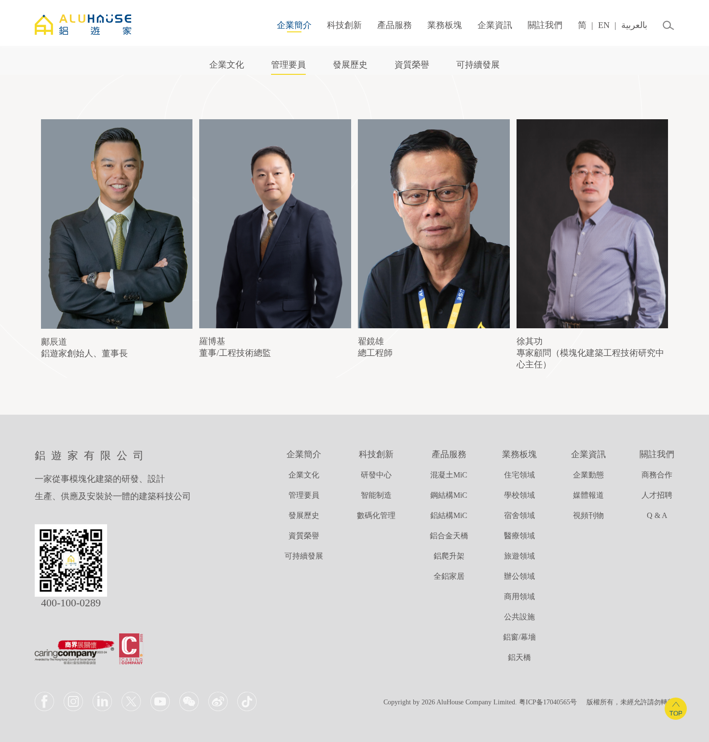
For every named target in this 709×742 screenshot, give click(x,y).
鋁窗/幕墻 (519, 637)
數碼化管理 (376, 515)
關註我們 (545, 25)
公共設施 (519, 617)
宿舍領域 (519, 515)
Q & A (657, 515)
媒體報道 (588, 495)
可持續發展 (478, 65)
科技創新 (344, 25)
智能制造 (376, 495)
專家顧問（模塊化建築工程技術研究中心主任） (590, 352)
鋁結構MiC (448, 515)
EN (604, 25)
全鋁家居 (449, 576)
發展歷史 (350, 65)
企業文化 (226, 65)
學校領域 (519, 495)
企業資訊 (494, 25)
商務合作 (656, 475)
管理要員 (288, 65)
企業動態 (588, 475)
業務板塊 (444, 25)
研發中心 (376, 475)
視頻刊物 (588, 515)
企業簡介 (294, 25)
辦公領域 (519, 576)
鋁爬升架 (449, 556)
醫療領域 (519, 536)
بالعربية (634, 25)
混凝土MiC (448, 475)
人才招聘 (656, 495)
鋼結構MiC (448, 495)
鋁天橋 (519, 657)
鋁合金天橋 (449, 536)
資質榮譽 (412, 65)
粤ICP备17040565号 (548, 702)
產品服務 (394, 25)
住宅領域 (519, 475)
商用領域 (519, 596)
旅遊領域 (519, 556)
